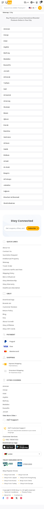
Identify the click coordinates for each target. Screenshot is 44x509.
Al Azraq (7, 101)
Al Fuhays (7, 179)
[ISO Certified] (23, 464)
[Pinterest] (22, 498)
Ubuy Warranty (8, 284)
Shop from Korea (10, 481)
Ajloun (6, 119)
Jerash (6, 71)
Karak (6, 125)
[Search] (40, 8)
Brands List (7, 303)
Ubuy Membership (10, 280)
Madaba (7, 59)
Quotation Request (10, 255)
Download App (8, 300)
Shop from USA (9, 475)
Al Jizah (7, 167)
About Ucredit (8, 321)
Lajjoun (6, 191)
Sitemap (6, 262)
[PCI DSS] (8, 464)
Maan (6, 113)
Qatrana (7, 137)
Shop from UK (23, 475)
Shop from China (26, 481)
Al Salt (6, 161)
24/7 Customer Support (16, 428)
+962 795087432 (11, 440)
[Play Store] (22, 447)
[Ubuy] (9, 2)
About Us (6, 248)
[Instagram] (8, 498)
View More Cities (9, 415)
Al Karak (7, 77)
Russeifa (7, 65)
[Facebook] (4, 498)
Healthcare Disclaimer (11, 288)
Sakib (6, 149)
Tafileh (6, 83)
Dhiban (6, 155)
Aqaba (6, 47)
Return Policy (8, 311)
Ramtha (7, 131)
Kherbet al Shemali (11, 197)
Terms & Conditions (11, 492)
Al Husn (6, 143)
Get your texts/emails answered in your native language (22, 431)
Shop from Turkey (10, 483)
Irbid (5, 41)
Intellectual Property (11, 259)
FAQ (4, 318)
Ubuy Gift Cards (9, 329)
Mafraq (7, 53)
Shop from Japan (10, 478)
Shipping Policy (8, 273)
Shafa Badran (9, 203)
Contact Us (7, 251)
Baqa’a (6, 173)
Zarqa (6, 35)
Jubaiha (7, 185)
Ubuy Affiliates (8, 325)
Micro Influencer (9, 277)
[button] (27, 2)
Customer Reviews (10, 307)
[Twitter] (18, 498)
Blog (4, 314)
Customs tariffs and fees (12, 270)
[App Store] (9, 447)
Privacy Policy (27, 492)
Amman (7, 29)
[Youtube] (13, 498)
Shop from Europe (26, 483)
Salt (5, 89)
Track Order (7, 266)
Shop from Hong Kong (28, 478)
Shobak (7, 107)
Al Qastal (7, 95)
